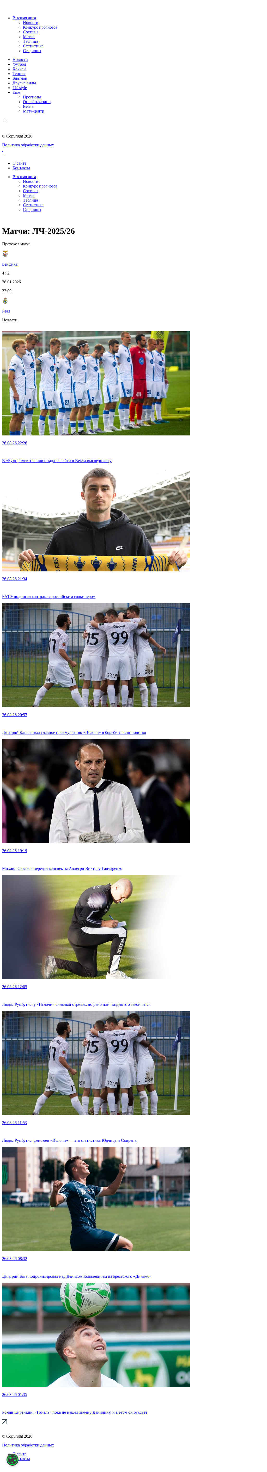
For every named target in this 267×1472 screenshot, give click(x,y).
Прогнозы (32, 97)
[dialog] (13, 1460)
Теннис (19, 73)
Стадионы (32, 50)
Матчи (29, 36)
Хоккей (19, 69)
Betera (28, 106)
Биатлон (20, 78)
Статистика (33, 46)
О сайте (19, 163)
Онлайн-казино (37, 101)
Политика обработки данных (28, 145)
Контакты (21, 168)
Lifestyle (20, 87)
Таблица (30, 41)
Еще (16, 92)
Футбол (19, 64)
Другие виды (24, 83)
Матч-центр (33, 111)
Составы (30, 32)
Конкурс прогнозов (40, 27)
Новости (30, 22)
